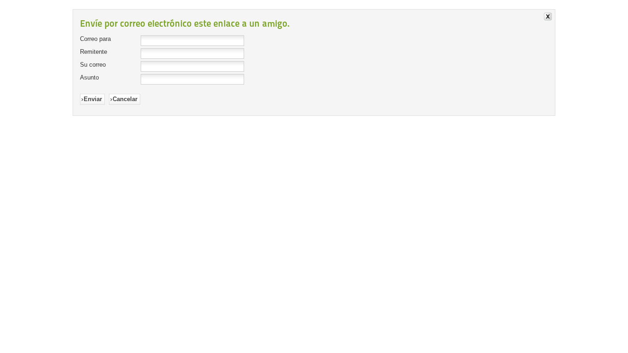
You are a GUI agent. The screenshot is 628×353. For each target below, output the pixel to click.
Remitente (93, 51)
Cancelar (125, 99)
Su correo (93, 64)
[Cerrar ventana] (549, 17)
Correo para (95, 38)
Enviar (93, 99)
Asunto (89, 77)
